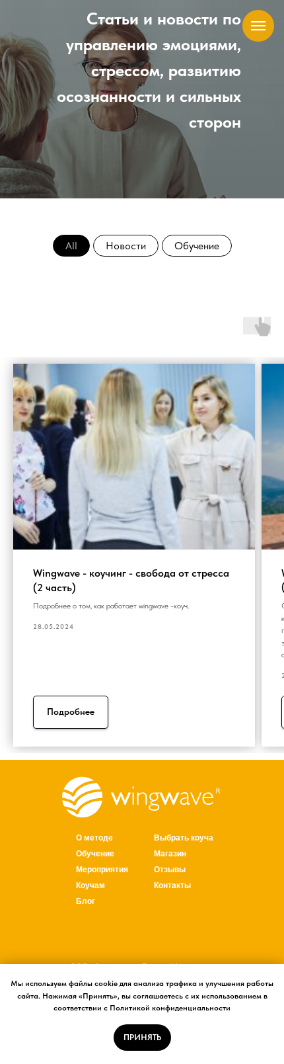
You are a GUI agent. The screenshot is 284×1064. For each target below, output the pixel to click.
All (71, 245)
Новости (126, 245)
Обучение (196, 245)
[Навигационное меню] (258, 25)
